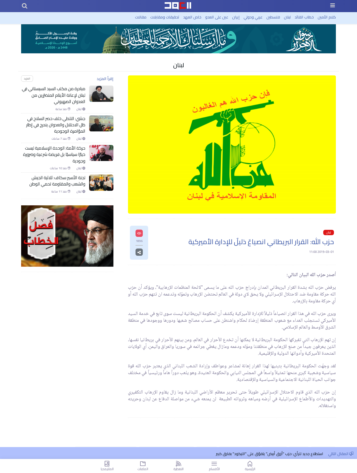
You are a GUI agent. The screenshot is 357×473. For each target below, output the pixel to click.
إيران (236, 17)
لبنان (287, 17)
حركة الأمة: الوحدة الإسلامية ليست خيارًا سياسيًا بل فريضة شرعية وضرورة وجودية (54, 154)
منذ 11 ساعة (59, 191)
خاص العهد (192, 17)
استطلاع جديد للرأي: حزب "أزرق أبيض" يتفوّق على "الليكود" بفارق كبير (269, 453)
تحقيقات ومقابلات (164, 17)
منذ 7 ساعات (59, 138)
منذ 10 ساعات (59, 168)
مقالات (140, 17)
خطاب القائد (304, 17)
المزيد (27, 78)
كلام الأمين (327, 17)
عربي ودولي (253, 17)
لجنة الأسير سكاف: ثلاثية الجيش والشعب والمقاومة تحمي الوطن (57, 181)
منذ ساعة (61, 109)
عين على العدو (216, 17)
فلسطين (273, 17)
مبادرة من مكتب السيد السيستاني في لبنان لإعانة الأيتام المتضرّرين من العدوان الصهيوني (53, 95)
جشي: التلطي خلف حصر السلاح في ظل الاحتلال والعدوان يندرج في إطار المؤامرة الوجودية (55, 125)
